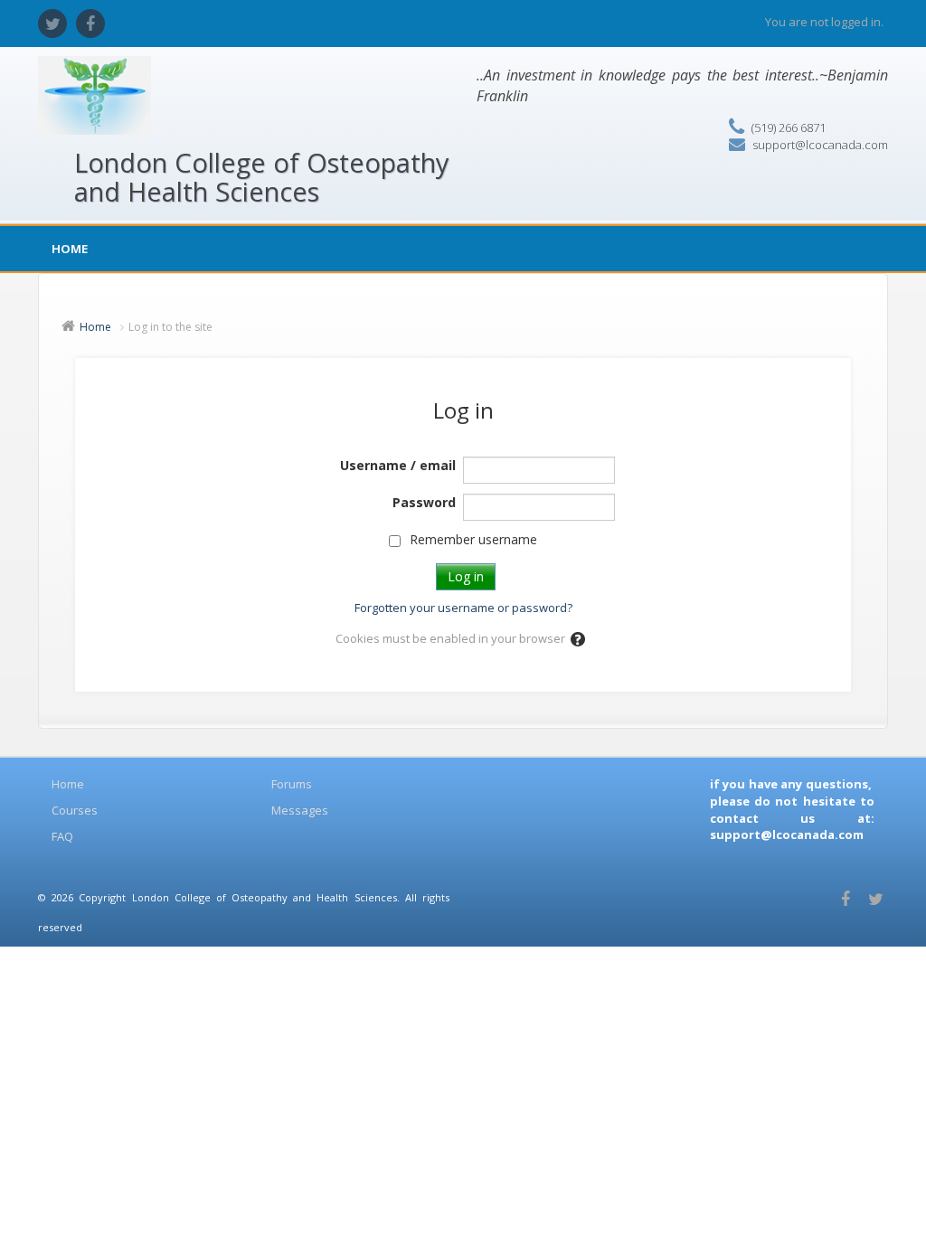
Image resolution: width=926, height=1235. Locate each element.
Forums (291, 784)
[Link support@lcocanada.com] (711, 852)
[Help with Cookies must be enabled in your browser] (579, 638)
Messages (299, 810)
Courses (75, 810)
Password (424, 502)
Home (70, 248)
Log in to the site (170, 327)
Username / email (398, 465)
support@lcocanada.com (820, 145)
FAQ (62, 836)
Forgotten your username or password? (463, 607)
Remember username (473, 539)
